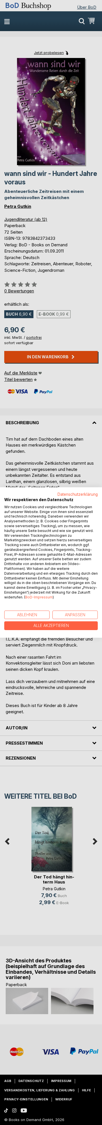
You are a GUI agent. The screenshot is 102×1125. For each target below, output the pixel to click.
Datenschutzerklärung (78, 494)
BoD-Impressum (39, 597)
